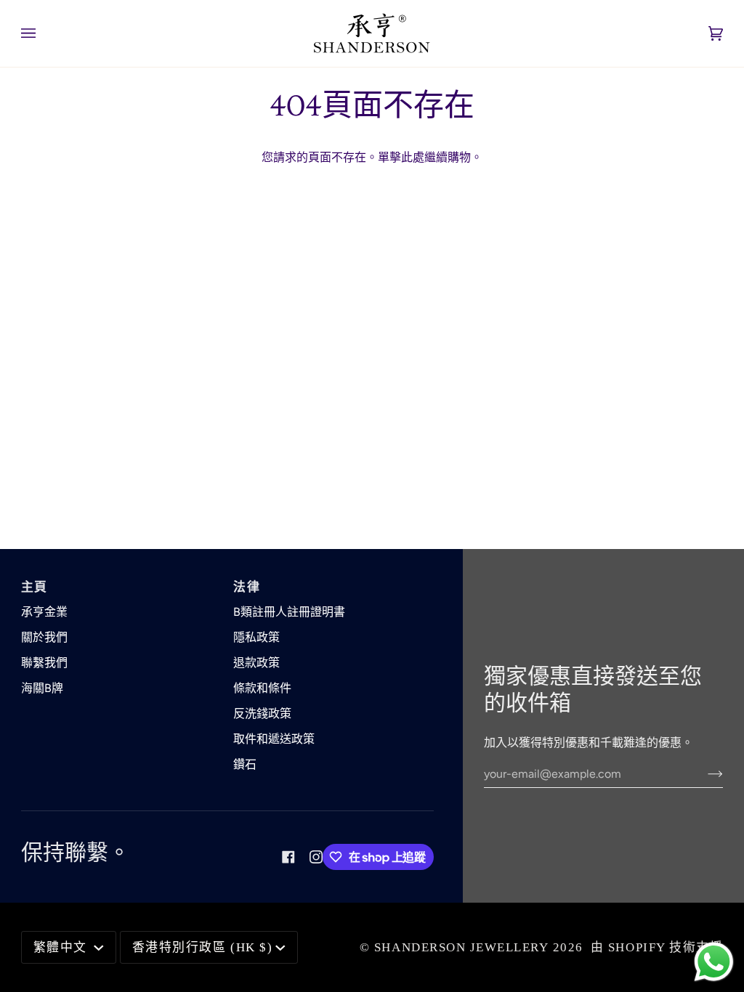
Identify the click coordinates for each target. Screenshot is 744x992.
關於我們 (44, 637)
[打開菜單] (43, 33)
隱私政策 (256, 637)
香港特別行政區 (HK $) (202, 947)
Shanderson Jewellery (461, 947)
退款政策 (256, 663)
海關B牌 (42, 688)
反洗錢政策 (262, 713)
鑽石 (244, 764)
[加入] (703, 773)
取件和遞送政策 (274, 739)
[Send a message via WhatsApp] (714, 962)
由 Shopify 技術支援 (657, 947)
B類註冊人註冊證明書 (289, 612)
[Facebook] (288, 856)
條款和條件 (262, 688)
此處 (412, 157)
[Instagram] (316, 856)
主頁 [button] (34, 587)
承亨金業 (44, 612)
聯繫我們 (44, 663)
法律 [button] (246, 587)
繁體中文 (62, 947)
